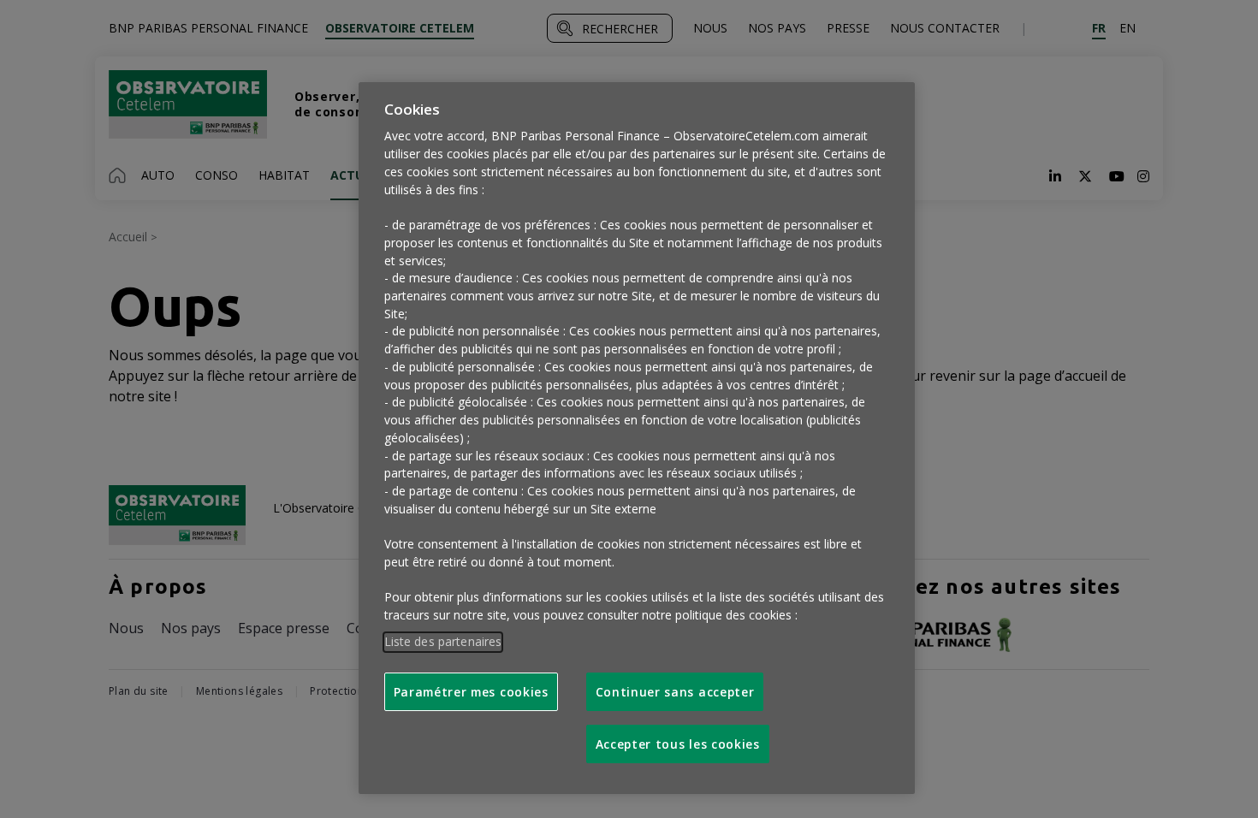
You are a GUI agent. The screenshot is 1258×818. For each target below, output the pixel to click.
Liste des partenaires (443, 641)
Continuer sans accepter (675, 692)
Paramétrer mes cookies (471, 692)
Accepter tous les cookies (678, 744)
